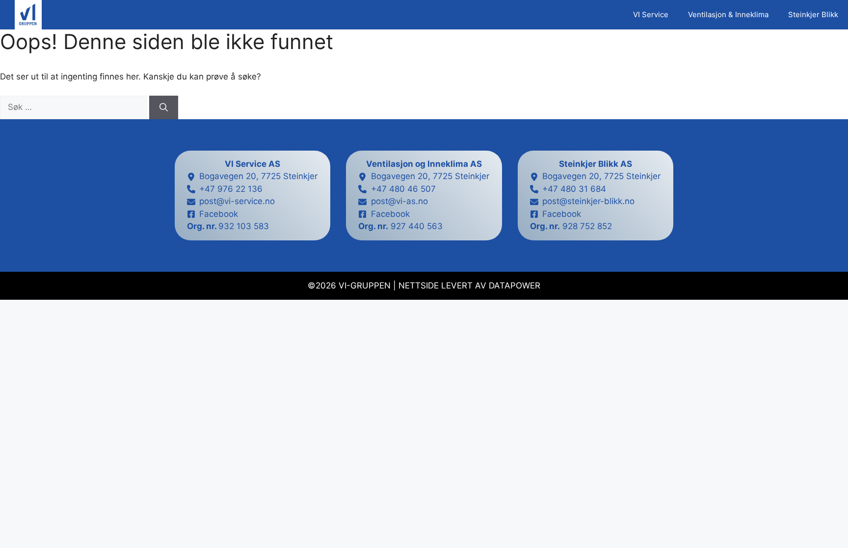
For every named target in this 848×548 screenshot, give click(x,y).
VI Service (650, 14)
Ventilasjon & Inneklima (728, 14)
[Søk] (163, 107)
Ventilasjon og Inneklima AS (424, 164)
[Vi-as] (28, 14)
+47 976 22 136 (231, 189)
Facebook (218, 214)
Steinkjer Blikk (813, 14)
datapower (514, 285)
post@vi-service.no (237, 201)
